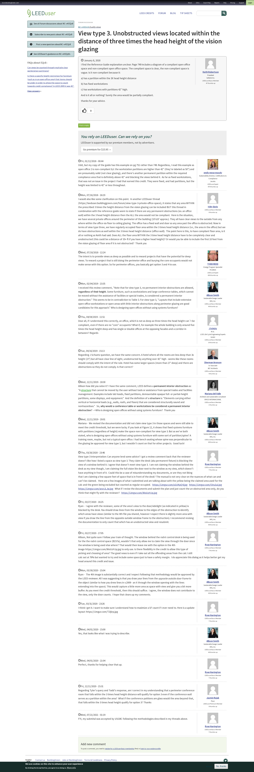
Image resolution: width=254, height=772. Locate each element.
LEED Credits (146, 13)
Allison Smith (213, 295)
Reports (216, 3)
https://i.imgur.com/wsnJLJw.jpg (95, 488)
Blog (173, 13)
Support (241, 3)
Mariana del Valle (213, 393)
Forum (162, 13)
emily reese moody (213, 172)
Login (250, 3)
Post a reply (84, 125)
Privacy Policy (110, 760)
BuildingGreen (53, 760)
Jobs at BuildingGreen (72, 760)
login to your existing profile (150, 749)
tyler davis (213, 206)
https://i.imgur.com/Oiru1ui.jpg (205, 484)
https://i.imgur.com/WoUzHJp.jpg (139, 492)
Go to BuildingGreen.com (10, 3)
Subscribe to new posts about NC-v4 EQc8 (53, 34)
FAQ (224, 3)
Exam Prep (206, 3)
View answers (33, 91)
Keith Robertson (211, 72)
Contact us (40, 760)
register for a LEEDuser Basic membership (119, 749)
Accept (209, 766)
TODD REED (212, 264)
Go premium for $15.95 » (97, 149)
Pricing (232, 3)
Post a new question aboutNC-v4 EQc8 (53, 44)
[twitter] (226, 761)
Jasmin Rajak (213, 697)
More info (71, 767)
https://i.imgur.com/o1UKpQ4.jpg (169, 484)
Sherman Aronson (212, 362)
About (190, 3)
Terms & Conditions (93, 760)
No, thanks (221, 766)
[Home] (41, 13)
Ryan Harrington (213, 464)
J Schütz (213, 328)
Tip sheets (186, 13)
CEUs (197, 3)
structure (86, 390)
